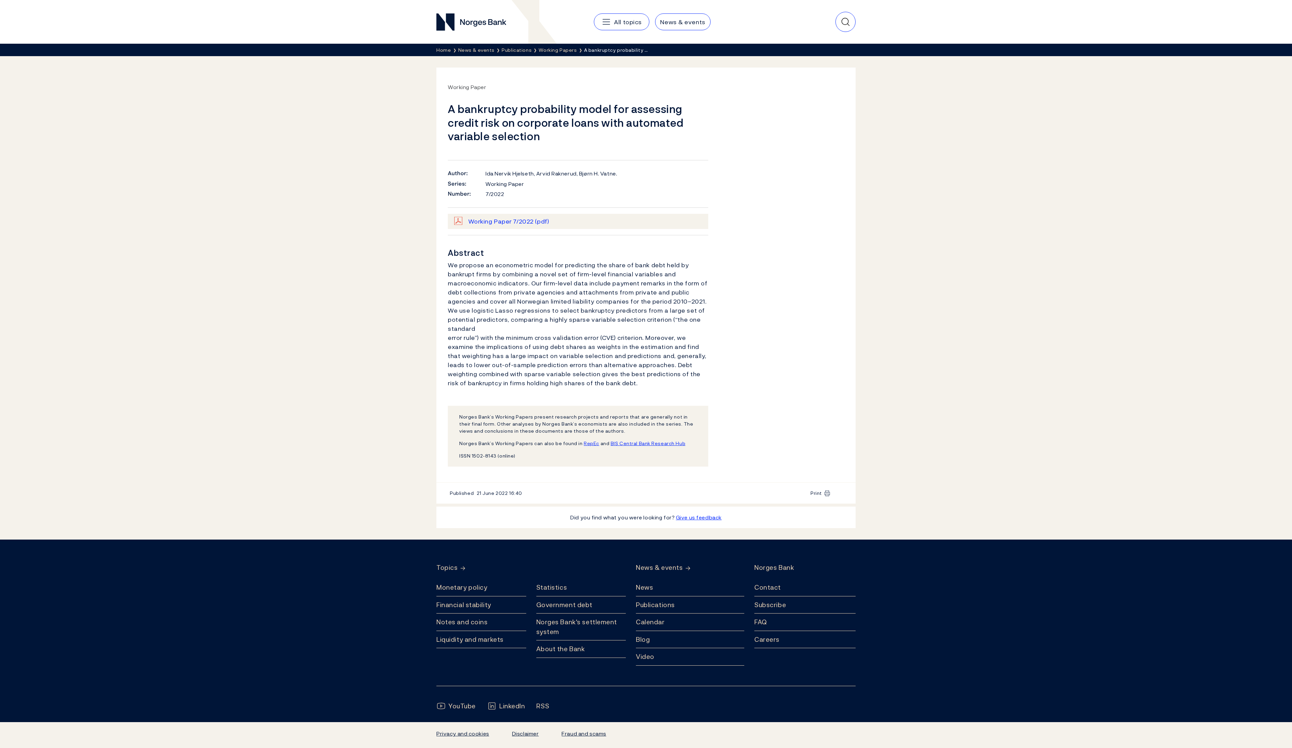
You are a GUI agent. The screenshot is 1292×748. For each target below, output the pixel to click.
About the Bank (560, 649)
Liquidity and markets (470, 639)
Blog (643, 639)
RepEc (591, 443)
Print (816, 493)
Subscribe (770, 604)
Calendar (650, 622)
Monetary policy (461, 587)
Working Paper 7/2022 (508, 221)
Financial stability (463, 604)
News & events (659, 567)
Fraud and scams (584, 734)
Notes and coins (462, 622)
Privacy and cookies (462, 734)
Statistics (551, 587)
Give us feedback (699, 517)
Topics (447, 567)
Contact (767, 587)
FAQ (760, 622)
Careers (767, 639)
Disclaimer (525, 734)
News (644, 587)
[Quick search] (845, 22)
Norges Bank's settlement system (576, 626)
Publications (655, 604)
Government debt (564, 604)
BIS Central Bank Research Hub (648, 443)
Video (645, 656)
